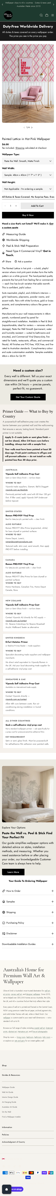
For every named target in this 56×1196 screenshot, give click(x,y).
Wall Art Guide (7, 1092)
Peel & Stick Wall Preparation (22, 246)
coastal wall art (39, 1028)
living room (21, 1037)
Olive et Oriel (17, 1183)
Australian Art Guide (9, 1107)
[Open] (6, 1189)
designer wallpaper (33, 994)
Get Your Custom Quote (28, 397)
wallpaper (6, 1017)
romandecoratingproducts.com (19, 541)
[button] (2, 4)
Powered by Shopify (35, 1183)
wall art (47, 990)
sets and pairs (20, 1040)
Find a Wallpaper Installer (11, 1116)
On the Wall (6, 1112)
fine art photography (39, 1031)
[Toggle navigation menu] (53, 15)
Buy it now (28, 215)
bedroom (30, 1037)
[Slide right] (32, 127)
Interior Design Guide (10, 1097)
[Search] (41, 15)
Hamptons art (23, 1031)
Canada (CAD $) (14, 1158)
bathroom (38, 1037)
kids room (46, 1037)
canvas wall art (16, 994)
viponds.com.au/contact (16, 620)
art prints (6, 994)
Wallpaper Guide (8, 1087)
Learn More (13, 872)
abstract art (13, 1031)
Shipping (19, 148)
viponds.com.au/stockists (17, 489)
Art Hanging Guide (9, 1102)
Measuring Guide (16, 234)
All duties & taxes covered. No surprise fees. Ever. (28, 196)
